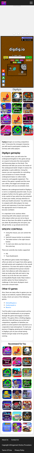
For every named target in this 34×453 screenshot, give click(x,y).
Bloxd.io (8, 307)
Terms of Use (7, 450)
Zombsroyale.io (11, 305)
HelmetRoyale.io (11, 303)
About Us (5, 440)
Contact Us (15, 440)
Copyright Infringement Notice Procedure (16, 445)
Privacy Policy (19, 450)
